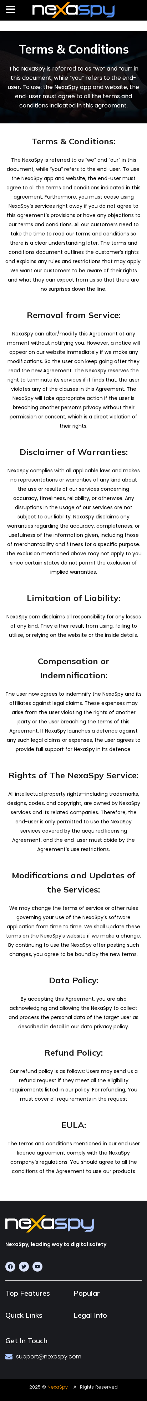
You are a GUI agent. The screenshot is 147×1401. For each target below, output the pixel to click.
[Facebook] (10, 1267)
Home (7, 30)
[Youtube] (37, 1267)
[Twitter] (24, 1267)
